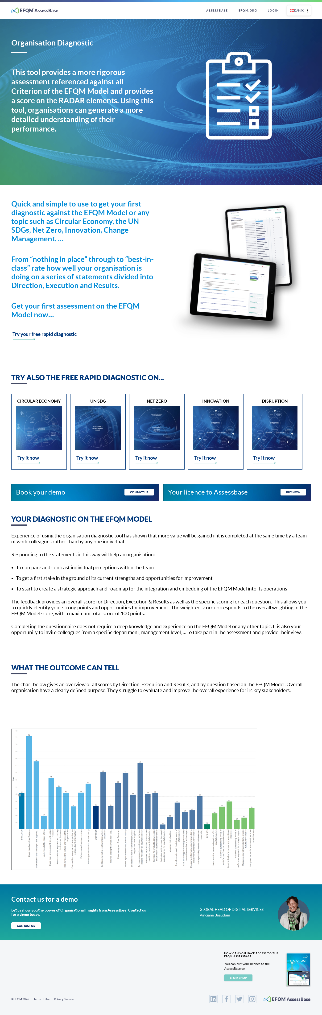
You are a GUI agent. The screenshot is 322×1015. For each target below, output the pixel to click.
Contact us (139, 492)
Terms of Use (42, 999)
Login (273, 10)
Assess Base (217, 10)
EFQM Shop (238, 977)
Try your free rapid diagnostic (44, 334)
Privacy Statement (65, 999)
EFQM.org (248, 10)
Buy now (293, 492)
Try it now (28, 458)
